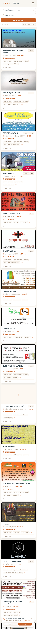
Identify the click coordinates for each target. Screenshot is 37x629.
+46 (20, 64)
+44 (22, 104)
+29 (22, 262)
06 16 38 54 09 (10, 297)
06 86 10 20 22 (10, 452)
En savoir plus (25, 620)
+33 (20, 377)
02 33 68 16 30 (10, 489)
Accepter (25, 624)
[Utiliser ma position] (34, 10)
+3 (32, 337)
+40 (22, 144)
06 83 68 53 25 (10, 372)
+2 (30, 300)
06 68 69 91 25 (10, 529)
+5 (31, 532)
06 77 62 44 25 (10, 334)
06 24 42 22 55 (10, 139)
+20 (16, 185)
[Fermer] (31, 618)
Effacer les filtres (29, 24)
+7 (29, 222)
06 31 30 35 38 (10, 58)
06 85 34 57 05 (10, 179)
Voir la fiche (8, 68)
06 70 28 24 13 (10, 567)
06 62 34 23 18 (10, 257)
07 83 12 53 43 (10, 412)
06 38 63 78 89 (10, 98)
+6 (31, 455)
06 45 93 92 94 (10, 609)
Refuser (10, 624)
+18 (14, 417)
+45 (20, 495)
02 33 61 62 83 (10, 219)
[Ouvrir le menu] (33, 3)
